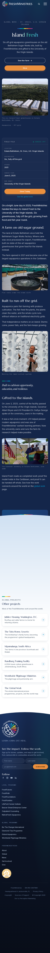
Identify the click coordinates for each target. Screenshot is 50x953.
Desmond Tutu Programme (12, 831)
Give (25, 68)
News (4, 858)
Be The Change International (13, 827)
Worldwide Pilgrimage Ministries (14, 838)
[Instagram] (7, 778)
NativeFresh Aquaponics (11, 815)
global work (39, 486)
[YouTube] (11, 778)
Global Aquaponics (9, 834)
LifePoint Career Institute (11, 804)
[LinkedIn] (16, 778)
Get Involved (7, 861)
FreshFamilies (7, 800)
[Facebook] (3, 778)
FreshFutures (7, 790)
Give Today (25, 191)
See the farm (25, 60)
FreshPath (6, 793)
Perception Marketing (27, 898)
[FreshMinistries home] (17, 3)
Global (4, 854)
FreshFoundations (9, 797)
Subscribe (40, 767)
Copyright (8, 895)
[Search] (39, 4)
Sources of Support (22, 895)
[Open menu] (45, 4)
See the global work (25, 197)
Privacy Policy (38, 891)
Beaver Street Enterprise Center (14, 808)
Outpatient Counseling (10, 811)
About (4, 850)
